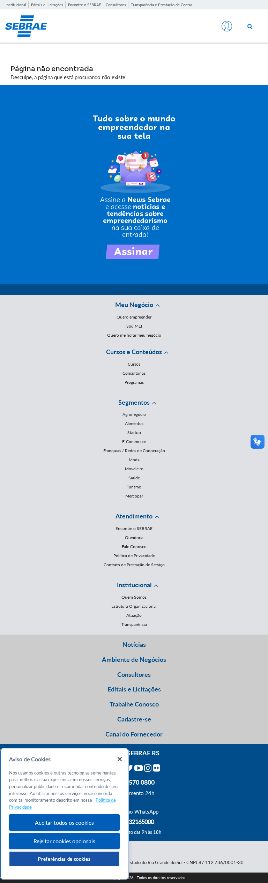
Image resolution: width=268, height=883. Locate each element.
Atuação (134, 615)
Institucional (16, 4)
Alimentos (134, 423)
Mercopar (134, 496)
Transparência (134, 624)
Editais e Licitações (47, 4)
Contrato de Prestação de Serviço (134, 564)
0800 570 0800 (134, 782)
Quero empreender (134, 317)
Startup (134, 432)
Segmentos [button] (134, 402)
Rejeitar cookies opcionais (64, 841)
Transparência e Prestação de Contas (161, 4)
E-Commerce (134, 441)
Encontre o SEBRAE (84, 4)
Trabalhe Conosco (134, 704)
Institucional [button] (134, 585)
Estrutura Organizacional (134, 606)
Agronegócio (134, 414)
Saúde (134, 477)
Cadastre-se (134, 719)
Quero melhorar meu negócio (134, 335)
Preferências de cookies (64, 859)
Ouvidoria (134, 537)
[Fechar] (119, 759)
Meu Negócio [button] (134, 304)
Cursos (134, 364)
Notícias (134, 644)
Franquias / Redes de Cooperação (134, 450)
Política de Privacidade (134, 555)
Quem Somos (134, 597)
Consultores (116, 4)
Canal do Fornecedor (134, 734)
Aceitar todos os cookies (64, 822)
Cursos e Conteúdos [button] (134, 352)
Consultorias (134, 373)
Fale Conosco (134, 546)
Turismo (134, 486)
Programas (134, 382)
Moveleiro (134, 468)
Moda (134, 459)
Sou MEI (134, 326)
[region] (64, 814)
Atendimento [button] (134, 516)
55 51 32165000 (134, 821)
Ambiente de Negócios (134, 659)
